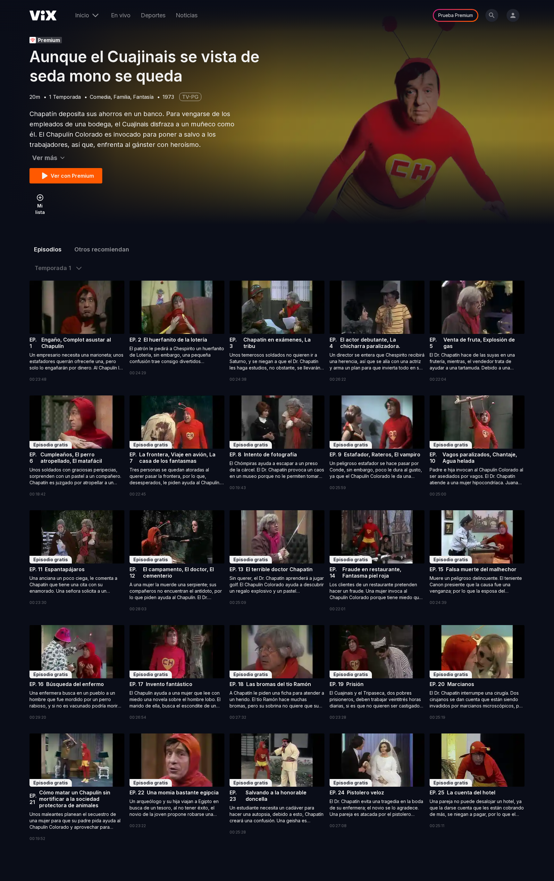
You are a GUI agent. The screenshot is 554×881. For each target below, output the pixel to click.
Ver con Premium (72, 176)
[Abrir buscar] (491, 15)
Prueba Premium (455, 15)
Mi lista (40, 209)
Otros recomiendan (101, 249)
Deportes (153, 15)
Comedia (100, 97)
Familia (121, 97)
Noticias (186, 15)
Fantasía (143, 97)
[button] (76, 332)
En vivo (120, 15)
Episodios (48, 249)
